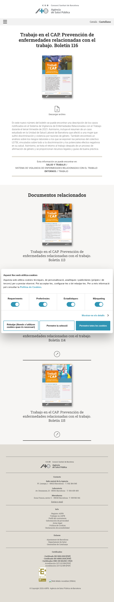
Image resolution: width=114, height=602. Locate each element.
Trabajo (63, 171)
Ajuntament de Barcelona (57, 539)
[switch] (43, 304)
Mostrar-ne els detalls (93, 315)
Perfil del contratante (57, 518)
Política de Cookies (30, 287)
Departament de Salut (57, 542)
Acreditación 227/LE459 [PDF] (57, 565)
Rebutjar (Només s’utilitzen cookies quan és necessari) (21, 325)
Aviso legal (57, 523)
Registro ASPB (57, 513)
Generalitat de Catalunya (57, 544)
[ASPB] (57, 465)
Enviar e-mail (57, 501)
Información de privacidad (57, 520)
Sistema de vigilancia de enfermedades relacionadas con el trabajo (56, 168)
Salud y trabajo (56, 164)
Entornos (50, 171)
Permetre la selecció (57, 325)
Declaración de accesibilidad (57, 528)
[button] (5, 21)
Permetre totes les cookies (93, 325)
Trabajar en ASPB (57, 516)
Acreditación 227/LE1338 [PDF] (58, 563)
